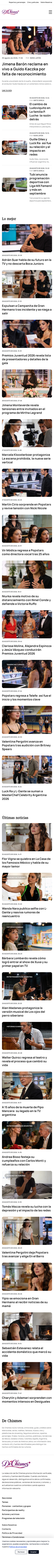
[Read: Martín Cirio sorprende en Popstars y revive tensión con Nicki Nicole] (27, 483)
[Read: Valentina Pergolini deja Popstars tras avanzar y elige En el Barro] (27, 1231)
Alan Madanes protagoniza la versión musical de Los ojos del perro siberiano (23, 1011)
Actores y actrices (10, 1514)
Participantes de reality (13, 1510)
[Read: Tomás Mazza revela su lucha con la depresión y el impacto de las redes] (27, 1185)
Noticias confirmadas (16, 760)
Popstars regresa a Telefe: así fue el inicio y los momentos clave (26, 697)
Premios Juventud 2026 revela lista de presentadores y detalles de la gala (26, 359)
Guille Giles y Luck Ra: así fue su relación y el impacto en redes (40, 146)
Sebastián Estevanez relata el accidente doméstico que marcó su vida (26, 1352)
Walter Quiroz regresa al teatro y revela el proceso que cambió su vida (24, 1061)
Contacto (6, 1529)
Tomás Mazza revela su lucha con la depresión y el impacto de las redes (26, 1208)
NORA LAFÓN (35, 58)
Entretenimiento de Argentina (14, 145)
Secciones (7, 1498)
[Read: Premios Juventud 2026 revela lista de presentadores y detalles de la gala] (27, 334)
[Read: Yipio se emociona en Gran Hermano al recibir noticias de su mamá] (27, 1277)
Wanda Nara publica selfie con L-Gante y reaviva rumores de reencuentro (24, 912)
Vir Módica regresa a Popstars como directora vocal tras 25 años (25, 552)
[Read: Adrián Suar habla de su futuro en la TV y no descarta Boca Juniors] (27, 238)
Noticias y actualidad (16, 31)
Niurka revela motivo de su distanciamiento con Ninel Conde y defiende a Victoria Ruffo (26, 600)
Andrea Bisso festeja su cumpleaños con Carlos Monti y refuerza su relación (24, 1161)
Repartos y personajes (17, 2)
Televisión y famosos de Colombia (21, 275)
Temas (5, 1502)
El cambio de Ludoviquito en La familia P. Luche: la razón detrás (40, 111)
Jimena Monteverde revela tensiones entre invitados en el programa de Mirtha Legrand (23, 409)
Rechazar (21, 1552)
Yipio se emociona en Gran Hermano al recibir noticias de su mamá (25, 1302)
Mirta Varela (38, 100)
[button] (50, 12)
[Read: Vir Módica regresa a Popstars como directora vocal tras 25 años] (27, 529)
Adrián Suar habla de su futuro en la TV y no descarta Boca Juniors (26, 262)
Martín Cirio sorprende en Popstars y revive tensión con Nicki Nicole (26, 506)
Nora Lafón (38, 136)
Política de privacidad (18, 1547)
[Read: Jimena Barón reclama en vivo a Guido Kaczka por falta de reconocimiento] (27, 40)
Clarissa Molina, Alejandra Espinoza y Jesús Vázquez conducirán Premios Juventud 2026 (27, 649)
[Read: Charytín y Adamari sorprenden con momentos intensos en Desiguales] (27, 1376)
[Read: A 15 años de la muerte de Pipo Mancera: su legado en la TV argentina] (27, 1086)
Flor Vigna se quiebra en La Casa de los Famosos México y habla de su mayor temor (26, 862)
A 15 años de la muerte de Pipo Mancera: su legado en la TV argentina (23, 1111)
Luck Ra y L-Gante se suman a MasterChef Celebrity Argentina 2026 (24, 795)
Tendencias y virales (15, 664)
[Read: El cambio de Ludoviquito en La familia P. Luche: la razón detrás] (14, 112)
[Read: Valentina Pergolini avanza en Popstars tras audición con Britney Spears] (27, 720)
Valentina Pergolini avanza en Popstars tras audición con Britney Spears (26, 745)
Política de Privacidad (12, 1533)
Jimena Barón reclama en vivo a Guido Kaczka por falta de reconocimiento (25, 68)
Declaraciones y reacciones (19, 374)
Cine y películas (33, 2)
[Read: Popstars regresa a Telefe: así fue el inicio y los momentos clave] (27, 674)
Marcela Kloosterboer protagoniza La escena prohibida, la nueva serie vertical (26, 458)
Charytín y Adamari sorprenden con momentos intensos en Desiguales (27, 1400)
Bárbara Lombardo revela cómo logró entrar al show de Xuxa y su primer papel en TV (25, 962)
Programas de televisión (13, 1518)
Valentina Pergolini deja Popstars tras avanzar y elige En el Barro (25, 1254)
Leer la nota (7, 90)
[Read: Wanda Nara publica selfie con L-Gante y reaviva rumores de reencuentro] (27, 887)
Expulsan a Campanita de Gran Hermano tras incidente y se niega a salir (27, 309)
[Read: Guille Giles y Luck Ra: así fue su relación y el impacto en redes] (14, 148)
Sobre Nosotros (46, 2)
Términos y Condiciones (13, 1537)
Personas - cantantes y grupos (16, 1506)
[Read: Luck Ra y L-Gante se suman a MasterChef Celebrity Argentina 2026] (27, 770)
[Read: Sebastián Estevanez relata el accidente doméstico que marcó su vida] (27, 1326)
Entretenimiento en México (14, 110)
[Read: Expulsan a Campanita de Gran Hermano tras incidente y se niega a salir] (27, 284)
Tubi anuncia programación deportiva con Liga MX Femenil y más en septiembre (40, 184)
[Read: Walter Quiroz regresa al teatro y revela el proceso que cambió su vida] (27, 1036)
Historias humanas (15, 828)
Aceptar (34, 1552)
